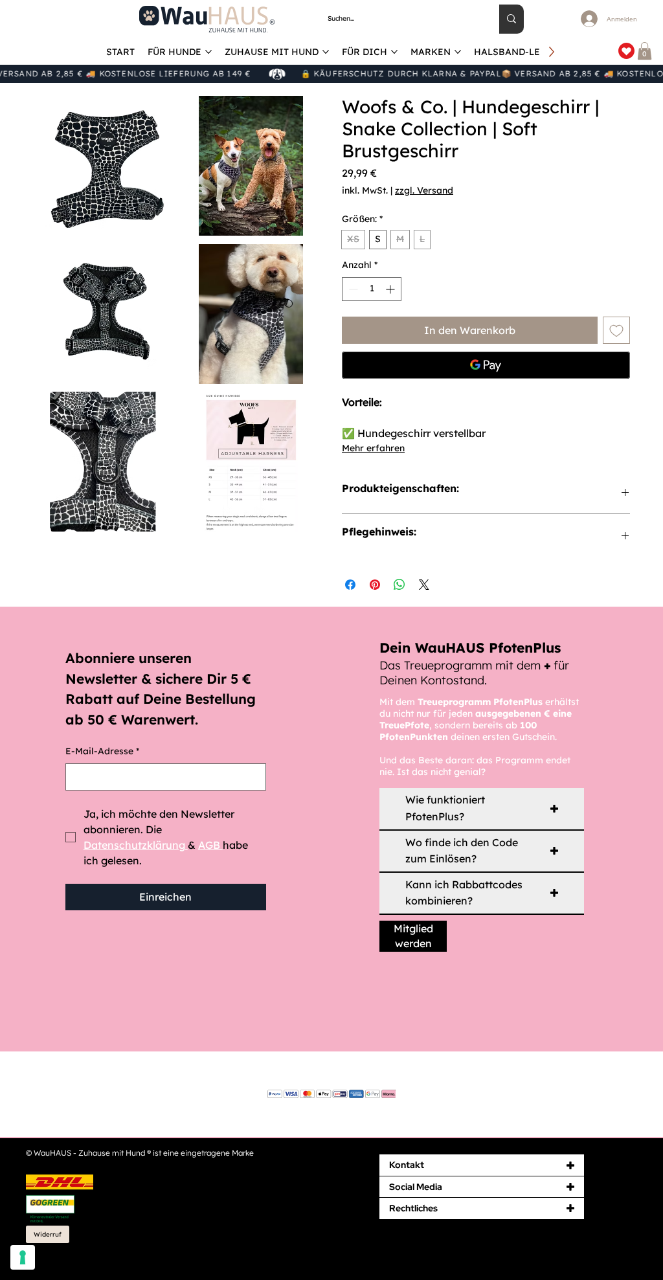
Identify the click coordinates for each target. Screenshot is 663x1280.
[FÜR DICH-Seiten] (394, 52)
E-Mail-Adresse (102, 751)
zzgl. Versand (424, 190)
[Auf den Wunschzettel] (616, 330)
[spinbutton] (371, 289)
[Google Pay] (486, 365)
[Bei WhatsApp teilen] (399, 584)
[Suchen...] (511, 19)
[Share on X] (424, 584)
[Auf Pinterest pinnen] (375, 584)
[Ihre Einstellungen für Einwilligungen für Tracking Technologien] (22, 1257)
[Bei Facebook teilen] (350, 584)
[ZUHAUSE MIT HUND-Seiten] (325, 52)
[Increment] (391, 289)
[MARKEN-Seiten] (458, 52)
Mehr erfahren (373, 448)
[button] (644, 51)
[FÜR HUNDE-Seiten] (208, 52)
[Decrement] (352, 289)
